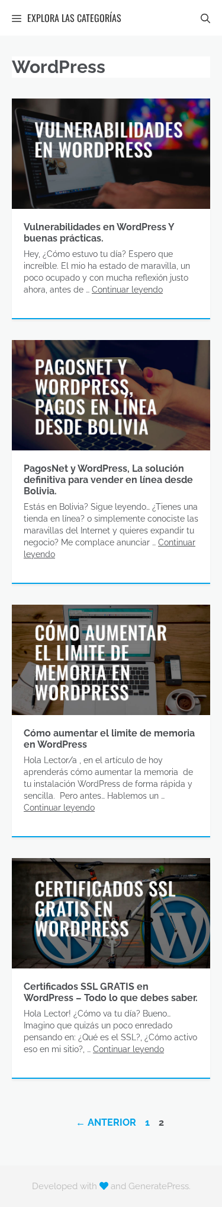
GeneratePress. (159, 1186)
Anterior (106, 1122)
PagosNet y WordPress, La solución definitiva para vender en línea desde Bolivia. (108, 480)
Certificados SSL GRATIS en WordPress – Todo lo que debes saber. (111, 992)
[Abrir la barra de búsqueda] (205, 18)
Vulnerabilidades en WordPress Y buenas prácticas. (99, 232)
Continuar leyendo (127, 289)
